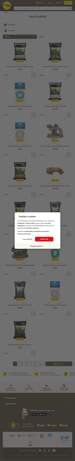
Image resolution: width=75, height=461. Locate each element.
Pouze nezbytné (27, 239)
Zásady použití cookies (24, 234)
